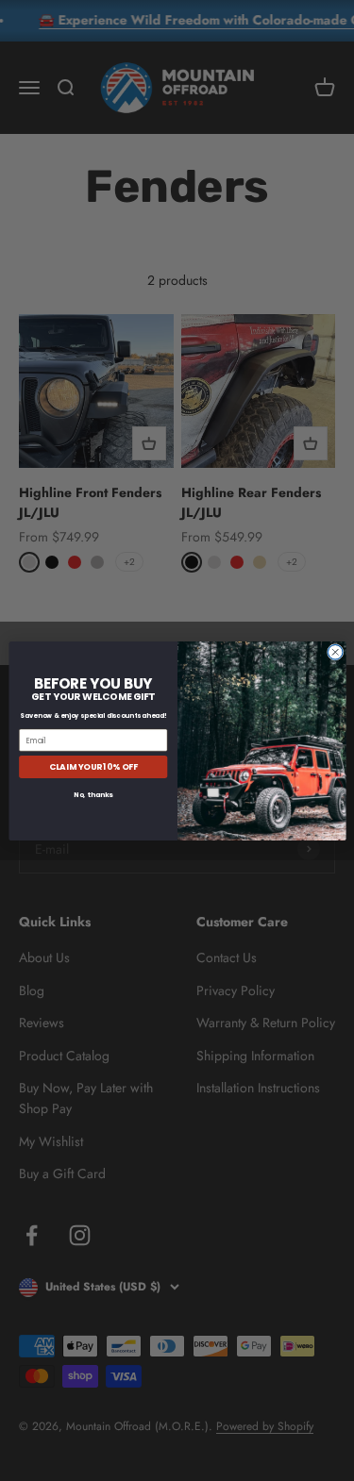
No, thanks (93, 794)
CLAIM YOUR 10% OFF (92, 766)
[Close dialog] (335, 651)
